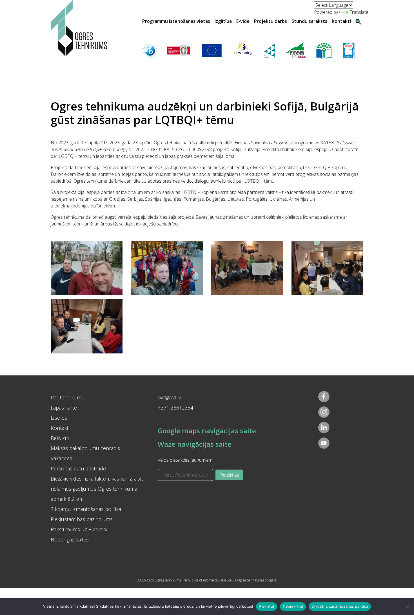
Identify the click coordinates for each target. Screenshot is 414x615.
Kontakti (341, 21)
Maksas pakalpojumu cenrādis (85, 448)
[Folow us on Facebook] (324, 396)
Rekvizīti (60, 438)
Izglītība (223, 21)
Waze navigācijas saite (195, 444)
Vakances (61, 458)
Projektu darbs (270, 21)
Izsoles (59, 417)
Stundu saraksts (309, 21)
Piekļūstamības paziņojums (82, 519)
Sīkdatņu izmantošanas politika (86, 509)
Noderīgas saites (70, 539)
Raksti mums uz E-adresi (79, 529)
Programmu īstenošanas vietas (176, 21)
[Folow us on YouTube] (324, 443)
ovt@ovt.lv (169, 397)
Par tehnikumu (67, 397)
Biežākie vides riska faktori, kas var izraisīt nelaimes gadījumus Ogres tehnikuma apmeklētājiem (97, 488)
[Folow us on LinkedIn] (324, 427)
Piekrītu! (266, 606)
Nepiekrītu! (293, 606)
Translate (359, 12)
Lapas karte (64, 407)
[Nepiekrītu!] (407, 606)
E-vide (243, 21)
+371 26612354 (175, 407)
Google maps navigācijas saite (207, 430)
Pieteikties (229, 475)
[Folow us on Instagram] (324, 412)
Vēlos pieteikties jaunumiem (185, 460)
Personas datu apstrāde (78, 468)
